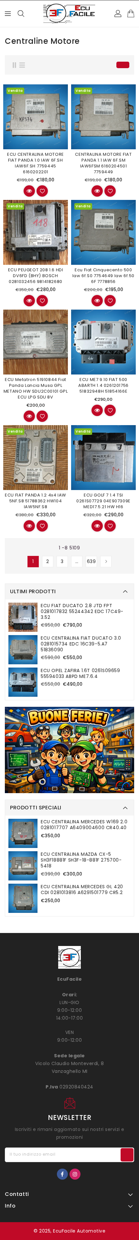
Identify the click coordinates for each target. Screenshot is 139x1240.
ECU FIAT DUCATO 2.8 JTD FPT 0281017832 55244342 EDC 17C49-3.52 (82, 611)
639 (91, 561)
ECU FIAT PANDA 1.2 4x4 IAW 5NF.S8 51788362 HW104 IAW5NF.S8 (35, 501)
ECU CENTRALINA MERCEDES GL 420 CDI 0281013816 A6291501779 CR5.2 (82, 889)
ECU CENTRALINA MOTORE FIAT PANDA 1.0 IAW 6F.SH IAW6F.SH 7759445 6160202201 (35, 163)
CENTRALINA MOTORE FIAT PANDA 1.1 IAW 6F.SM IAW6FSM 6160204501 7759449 (103, 163)
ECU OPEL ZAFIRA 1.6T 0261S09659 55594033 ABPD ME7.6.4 (80, 673)
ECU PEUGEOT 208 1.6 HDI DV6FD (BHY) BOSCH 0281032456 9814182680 (35, 276)
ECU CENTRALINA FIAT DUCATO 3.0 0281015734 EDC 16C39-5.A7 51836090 (81, 644)
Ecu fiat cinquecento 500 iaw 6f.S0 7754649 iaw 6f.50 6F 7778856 (103, 276)
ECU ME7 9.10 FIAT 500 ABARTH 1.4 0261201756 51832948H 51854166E (103, 385)
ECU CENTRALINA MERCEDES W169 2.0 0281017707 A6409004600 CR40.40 (84, 824)
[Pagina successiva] (106, 561)
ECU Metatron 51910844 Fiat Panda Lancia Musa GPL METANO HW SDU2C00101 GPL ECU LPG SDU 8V (36, 388)
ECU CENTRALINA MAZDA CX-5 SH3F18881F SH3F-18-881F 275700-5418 (81, 860)
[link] (69, 750)
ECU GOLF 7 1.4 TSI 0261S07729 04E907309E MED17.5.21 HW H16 (103, 501)
